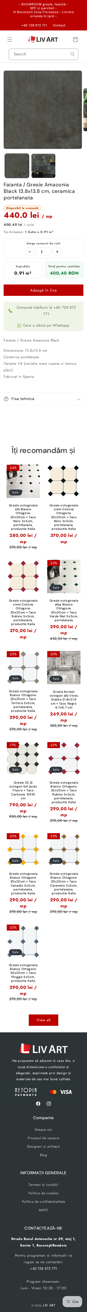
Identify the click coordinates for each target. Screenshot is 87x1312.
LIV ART (49, 1305)
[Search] (72, 54)
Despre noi (43, 1129)
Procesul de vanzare (43, 1138)
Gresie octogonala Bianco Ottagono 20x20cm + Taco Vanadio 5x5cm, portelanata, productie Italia (23, 883)
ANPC (43, 1210)
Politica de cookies (43, 1193)
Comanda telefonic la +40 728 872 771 (46, 311)
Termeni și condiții (43, 1184)
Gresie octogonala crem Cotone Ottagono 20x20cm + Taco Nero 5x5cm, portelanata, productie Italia (64, 517)
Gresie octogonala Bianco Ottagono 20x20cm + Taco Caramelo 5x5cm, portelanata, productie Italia (64, 883)
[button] (9, 39)
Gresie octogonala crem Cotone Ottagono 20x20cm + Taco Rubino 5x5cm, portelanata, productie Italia (23, 612)
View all (43, 1020)
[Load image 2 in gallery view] (43, 166)
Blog (43, 1154)
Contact (59, 25)
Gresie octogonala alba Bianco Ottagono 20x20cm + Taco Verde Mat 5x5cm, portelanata (64, 610)
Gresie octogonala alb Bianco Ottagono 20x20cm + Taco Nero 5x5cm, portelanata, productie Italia (23, 517)
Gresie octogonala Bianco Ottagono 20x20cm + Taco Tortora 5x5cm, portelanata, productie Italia (23, 701)
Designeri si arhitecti (43, 1146)
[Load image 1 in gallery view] (17, 166)
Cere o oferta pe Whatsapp (46, 325)
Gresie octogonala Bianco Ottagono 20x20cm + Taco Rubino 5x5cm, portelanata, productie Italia (64, 792)
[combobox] (43, 54)
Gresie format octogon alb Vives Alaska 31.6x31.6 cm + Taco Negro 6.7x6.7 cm (64, 699)
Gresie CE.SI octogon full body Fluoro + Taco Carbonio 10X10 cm (23, 790)
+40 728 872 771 (34, 25)
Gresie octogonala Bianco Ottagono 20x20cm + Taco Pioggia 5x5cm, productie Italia (23, 973)
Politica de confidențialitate (43, 1201)
